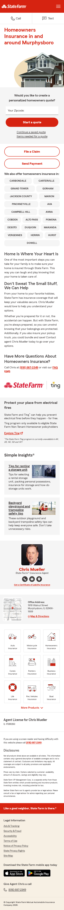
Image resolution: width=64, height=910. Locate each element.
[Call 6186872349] (25, 579)
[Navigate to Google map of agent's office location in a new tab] (39, 579)
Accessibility (10, 836)
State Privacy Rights (14, 851)
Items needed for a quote (32, 136)
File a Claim (32, 151)
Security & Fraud (12, 831)
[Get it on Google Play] (38, 873)
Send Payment (32, 163)
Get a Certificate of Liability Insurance (32, 585)
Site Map (8, 856)
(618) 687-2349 (29, 367)
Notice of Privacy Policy (16, 846)
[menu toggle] (58, 6)
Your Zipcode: (16, 110)
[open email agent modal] (32, 579)
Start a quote (32, 122)
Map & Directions (39, 616)
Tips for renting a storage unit (19, 467)
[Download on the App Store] (14, 873)
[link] (16, 6)
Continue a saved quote (31, 132)
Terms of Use (10, 841)
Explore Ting (12, 433)
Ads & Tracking (11, 826)
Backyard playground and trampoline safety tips (19, 508)
